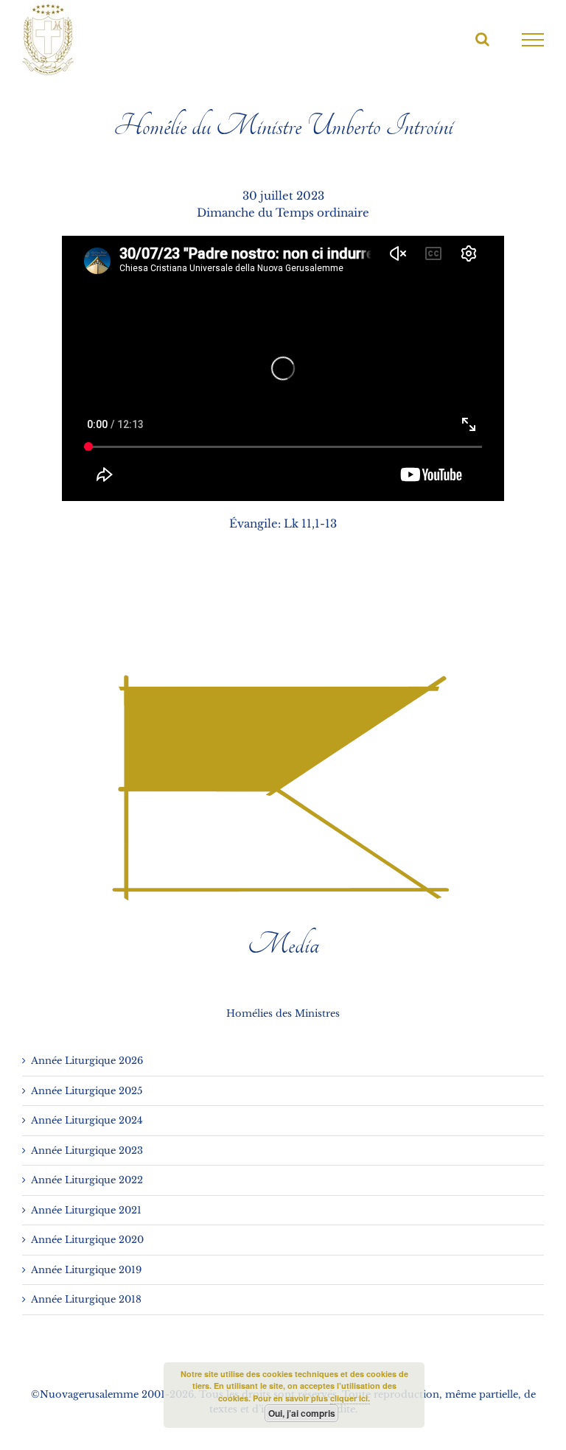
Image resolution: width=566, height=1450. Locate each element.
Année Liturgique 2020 (87, 1239)
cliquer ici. (350, 1398)
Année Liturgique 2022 (87, 1180)
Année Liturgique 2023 (87, 1150)
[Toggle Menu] (533, 39)
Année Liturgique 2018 (86, 1299)
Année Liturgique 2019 (86, 1270)
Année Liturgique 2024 (87, 1120)
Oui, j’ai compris (301, 1413)
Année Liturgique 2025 (86, 1091)
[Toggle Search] (482, 39)
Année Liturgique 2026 (87, 1060)
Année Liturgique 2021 (86, 1210)
